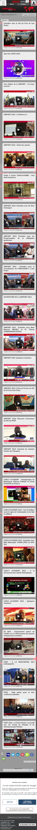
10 (20, 770)
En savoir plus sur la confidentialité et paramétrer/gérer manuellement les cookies (19, 809)
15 (32, 770)
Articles (23, 4)
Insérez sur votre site (29, 761)
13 (27, 770)
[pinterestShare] (22, 755)
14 (30, 770)
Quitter (10, 802)
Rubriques (5, 20)
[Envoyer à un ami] (3, 759)
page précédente (30, 15)
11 (22, 770)
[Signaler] (3, 755)
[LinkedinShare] (18, 755)
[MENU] (3, 3)
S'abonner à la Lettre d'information (19, 817)
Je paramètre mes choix (27, 824)
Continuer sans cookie (27, 802)
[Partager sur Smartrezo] (8, 755)
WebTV (12, 4)
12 (25, 770)
